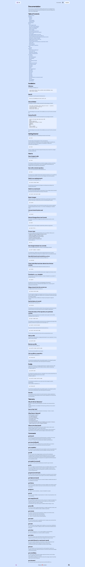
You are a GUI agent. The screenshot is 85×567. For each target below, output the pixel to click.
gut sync (30, 78)
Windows (30, 17)
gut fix (30, 61)
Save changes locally (32, 25)
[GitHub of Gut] (62, 2)
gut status (30, 76)
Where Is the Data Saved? (33, 53)
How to (29, 23)
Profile (29, 46)
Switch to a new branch (33, 28)
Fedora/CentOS (31, 21)
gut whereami (31, 80)
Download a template (34, 38)
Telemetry (30, 48)
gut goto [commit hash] (33, 63)
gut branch (31, 55)
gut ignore (30, 66)
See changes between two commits (35, 34)
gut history (31, 65)
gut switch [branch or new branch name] (35, 77)
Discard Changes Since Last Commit (35, 32)
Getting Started (30, 22)
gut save (30, 73)
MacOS (30, 19)
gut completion (31, 58)
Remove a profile (32, 44)
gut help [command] (32, 64)
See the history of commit (33, 40)
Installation (30, 16)
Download (67, 2)
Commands (30, 54)
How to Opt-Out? (32, 51)
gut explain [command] (33, 60)
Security (30, 47)
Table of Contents (31, 15)
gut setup (30, 74)
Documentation (59, 2)
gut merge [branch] (32, 68)
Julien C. (45, 565)
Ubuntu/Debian (31, 20)
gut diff (30, 59)
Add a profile (31, 42)
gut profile (30, 70)
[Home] (16, 565)
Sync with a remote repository (34, 26)
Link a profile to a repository (33, 45)
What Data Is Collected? (33, 52)
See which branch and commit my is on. (36, 35)
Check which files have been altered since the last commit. (38, 36)
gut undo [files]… (31, 79)
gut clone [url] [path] (32, 57)
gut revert (30, 72)
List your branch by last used (34, 31)
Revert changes (31, 29)
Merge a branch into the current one (35, 39)
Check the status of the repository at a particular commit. (38, 41)
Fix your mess (31, 33)
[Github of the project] (69, 565)
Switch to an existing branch (33, 27)
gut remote (31, 71)
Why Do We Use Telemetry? (33, 49)
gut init (30, 67)
